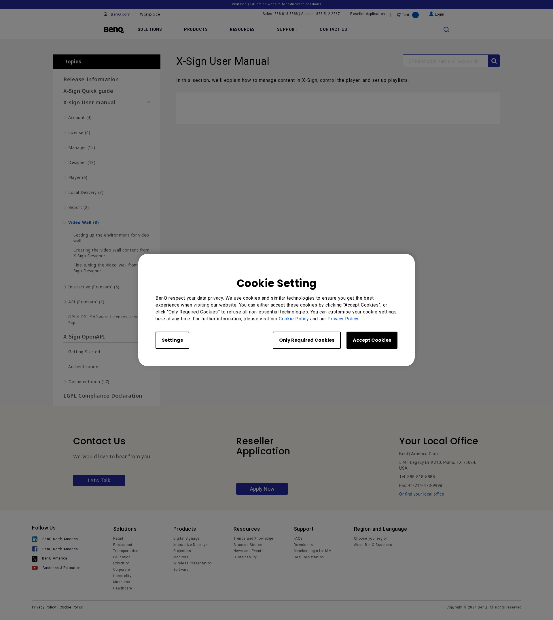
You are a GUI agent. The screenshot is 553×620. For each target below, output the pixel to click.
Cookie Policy (294, 319)
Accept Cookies (372, 340)
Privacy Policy (342, 319)
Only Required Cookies (306, 340)
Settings (172, 340)
